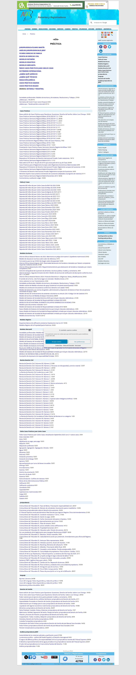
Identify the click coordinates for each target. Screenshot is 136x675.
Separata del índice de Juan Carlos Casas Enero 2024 (36, 227)
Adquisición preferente (26, 446)
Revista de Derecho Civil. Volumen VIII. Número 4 (35, 412)
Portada (27, 29)
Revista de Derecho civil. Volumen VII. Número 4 (34, 425)
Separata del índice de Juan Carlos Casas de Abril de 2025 (37, 201)
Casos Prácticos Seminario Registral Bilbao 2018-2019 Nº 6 (38, 132)
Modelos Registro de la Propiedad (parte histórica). (35, 325)
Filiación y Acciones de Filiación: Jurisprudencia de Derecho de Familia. (41, 615)
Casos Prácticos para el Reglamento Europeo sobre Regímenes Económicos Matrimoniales (47, 165)
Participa (60, 29)
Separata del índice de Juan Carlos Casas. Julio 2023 (35, 236)
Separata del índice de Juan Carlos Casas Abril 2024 (35, 221)
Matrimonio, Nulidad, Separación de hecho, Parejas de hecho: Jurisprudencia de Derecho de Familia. (51, 612)
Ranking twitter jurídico (105, 236)
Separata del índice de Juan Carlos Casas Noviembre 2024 (37, 210)
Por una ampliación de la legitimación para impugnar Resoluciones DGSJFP (43, 532)
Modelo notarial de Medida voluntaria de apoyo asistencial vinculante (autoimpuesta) (46, 285)
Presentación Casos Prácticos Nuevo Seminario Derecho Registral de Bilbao (43, 147)
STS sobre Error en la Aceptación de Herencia (106, 120)
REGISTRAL (40, 89)
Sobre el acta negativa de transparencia (105, 158)
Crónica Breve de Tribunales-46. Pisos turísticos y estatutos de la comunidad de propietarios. (48, 565)
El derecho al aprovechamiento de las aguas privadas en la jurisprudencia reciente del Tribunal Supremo (52, 642)
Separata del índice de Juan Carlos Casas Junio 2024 (35, 214)
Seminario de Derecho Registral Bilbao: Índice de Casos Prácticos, (40, 141)
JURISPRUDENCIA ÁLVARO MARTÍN (32, 47)
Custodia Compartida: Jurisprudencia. (31, 621)
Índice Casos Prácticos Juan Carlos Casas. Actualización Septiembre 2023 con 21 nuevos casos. (49, 435)
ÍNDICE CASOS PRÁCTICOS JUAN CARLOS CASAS (36, 68)
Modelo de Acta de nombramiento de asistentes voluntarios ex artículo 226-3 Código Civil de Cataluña (51, 294)
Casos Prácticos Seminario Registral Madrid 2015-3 (35, 154)
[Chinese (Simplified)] (109, 35)
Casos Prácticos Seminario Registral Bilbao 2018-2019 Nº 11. (38, 121)
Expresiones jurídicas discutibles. (29, 585)
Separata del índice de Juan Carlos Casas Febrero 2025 (36, 205)
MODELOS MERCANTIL (27, 65)
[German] (112, 33)
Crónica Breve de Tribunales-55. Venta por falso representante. (39, 540)
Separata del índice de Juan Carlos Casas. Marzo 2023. (36, 243)
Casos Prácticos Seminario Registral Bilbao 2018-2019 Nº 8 (38, 127)
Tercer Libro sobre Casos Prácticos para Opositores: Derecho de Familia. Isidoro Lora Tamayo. (49, 595)
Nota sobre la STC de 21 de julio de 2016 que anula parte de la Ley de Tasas (43, 163)
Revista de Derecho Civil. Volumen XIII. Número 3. (35, 363)
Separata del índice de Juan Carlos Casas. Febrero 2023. (37, 245)
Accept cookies (56, 342)
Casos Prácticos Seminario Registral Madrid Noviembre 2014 (38, 176)
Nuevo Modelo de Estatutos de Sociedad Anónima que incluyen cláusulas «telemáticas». (47, 309)
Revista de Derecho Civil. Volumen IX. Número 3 (34, 405)
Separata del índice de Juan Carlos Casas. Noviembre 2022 (37, 249)
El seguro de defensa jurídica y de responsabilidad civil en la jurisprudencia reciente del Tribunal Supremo (53, 640)
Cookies (75, 664)
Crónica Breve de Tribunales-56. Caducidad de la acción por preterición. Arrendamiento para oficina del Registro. (55, 537)
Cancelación (23, 487)
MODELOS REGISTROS (27, 62)
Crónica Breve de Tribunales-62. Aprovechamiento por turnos (38, 521)
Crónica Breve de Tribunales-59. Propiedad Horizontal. (36, 528)
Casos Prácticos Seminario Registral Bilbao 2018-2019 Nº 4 (38, 136)
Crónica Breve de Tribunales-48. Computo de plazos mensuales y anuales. (42, 558)
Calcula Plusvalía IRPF (104, 248)
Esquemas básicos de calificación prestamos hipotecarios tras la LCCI (41, 323)
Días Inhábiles (102, 256)
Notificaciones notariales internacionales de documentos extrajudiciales (106, 192)
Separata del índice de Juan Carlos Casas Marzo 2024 (36, 223)
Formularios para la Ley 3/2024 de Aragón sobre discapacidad (39, 261)
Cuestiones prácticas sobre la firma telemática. (106, 170)
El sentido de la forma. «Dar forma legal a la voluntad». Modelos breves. (42, 279)
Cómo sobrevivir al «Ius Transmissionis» (32, 281)
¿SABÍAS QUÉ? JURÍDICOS (28, 74)
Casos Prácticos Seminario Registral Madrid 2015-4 (35, 152)
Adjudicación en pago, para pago (29, 441)
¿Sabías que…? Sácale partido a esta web (32, 104)
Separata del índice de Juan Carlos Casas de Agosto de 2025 (38, 192)
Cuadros (67, 29)
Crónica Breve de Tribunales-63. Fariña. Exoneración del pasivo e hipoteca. (43, 519)
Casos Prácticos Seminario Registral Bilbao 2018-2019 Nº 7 (38, 130)
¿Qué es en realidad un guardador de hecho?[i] (106, 187)
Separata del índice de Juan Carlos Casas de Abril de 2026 (37, 185)
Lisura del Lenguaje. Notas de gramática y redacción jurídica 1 (39, 583)
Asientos (22, 470)
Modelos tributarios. (103, 261)
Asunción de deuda (25, 474)
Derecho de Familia (26, 589)
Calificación (23, 483)
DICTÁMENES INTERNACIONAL (30, 71)
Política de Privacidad (68, 345)
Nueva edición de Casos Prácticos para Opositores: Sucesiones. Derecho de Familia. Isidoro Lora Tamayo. (52, 114)
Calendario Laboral (103, 254)
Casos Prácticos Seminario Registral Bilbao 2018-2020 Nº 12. (38, 119)
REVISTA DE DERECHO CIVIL (29, 56)
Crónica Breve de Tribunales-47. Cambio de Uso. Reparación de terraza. (42, 562)
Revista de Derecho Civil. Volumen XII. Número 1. (35, 379)
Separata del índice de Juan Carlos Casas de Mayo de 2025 (37, 199)
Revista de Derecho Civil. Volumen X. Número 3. (34, 396)
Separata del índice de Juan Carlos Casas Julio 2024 (35, 216)
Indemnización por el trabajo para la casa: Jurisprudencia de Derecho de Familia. (44, 604)
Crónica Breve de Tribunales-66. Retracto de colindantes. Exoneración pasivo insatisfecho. (47, 508)
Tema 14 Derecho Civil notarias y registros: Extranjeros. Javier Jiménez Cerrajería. (106, 163)
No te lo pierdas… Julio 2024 (105, 167)
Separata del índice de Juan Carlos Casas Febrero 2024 (36, 225)
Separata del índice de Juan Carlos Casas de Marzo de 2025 (38, 203)
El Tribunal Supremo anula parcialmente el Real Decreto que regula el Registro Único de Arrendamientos (52, 512)
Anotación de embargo (26, 459)
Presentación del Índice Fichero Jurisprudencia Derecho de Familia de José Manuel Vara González (50, 623)
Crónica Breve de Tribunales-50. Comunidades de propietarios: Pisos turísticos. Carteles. (47, 551)
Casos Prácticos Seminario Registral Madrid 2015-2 (35, 156)
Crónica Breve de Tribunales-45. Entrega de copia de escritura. (39, 567)
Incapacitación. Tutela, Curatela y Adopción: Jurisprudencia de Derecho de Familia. (45, 617)
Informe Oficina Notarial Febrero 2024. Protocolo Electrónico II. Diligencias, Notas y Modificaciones (50, 277)
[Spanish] (102, 33)
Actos (21, 439)
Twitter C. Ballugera (103, 152)
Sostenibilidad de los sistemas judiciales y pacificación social (38, 635)
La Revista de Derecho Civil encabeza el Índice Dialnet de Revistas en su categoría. (45, 416)
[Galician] (112, 35)
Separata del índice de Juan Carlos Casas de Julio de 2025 (37, 194)
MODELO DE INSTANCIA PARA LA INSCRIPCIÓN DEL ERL (36, 354)
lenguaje (22, 575)
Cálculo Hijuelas (102, 252)
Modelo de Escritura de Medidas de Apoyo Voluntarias (36, 296)
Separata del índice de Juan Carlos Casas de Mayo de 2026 (37, 188)
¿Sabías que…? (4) (24, 100)
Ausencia (22, 476)
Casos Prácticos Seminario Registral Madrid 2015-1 (35, 160)
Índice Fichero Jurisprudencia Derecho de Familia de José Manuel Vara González (44, 626)
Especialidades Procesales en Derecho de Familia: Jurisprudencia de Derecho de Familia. (47, 601)
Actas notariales (24, 437)
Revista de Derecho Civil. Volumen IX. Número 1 (34, 410)
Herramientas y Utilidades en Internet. (106, 244)
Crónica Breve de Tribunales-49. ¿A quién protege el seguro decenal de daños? (44, 556)
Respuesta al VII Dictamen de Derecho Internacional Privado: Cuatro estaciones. (44, 158)
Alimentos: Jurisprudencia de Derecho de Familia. (35, 608)
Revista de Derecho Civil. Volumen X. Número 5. (34, 392)
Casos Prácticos (25, 111)
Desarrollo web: (107, 664)
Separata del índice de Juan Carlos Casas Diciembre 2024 (37, 207)
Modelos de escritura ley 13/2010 (30, 316)
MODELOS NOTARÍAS (27, 59)
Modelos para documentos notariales (31, 305)
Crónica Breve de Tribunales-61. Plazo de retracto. (35, 523)
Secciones (52, 29)
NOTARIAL (30, 89)
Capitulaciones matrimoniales (28, 492)
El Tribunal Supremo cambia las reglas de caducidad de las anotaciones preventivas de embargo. (106, 115)
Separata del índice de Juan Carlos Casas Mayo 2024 (35, 218)
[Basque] (102, 37)
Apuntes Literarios (25, 579)
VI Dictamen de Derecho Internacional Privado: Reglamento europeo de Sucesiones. (45, 171)
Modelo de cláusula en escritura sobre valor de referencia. (37, 259)
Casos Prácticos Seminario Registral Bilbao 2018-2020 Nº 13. (38, 116)
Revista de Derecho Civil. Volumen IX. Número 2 (34, 407)
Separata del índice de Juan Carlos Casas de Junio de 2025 (37, 196)
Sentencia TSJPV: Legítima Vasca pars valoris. (33, 560)
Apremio (22, 461)
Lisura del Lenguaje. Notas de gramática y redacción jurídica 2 (39, 581)
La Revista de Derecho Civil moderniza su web (34, 372)
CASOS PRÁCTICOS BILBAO (29, 86)
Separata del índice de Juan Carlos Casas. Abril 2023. (36, 240)
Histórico (99, 29)
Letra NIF (100, 259)
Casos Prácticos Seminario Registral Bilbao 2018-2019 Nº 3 (38, 138)
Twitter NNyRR (102, 147)
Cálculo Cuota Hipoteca (104, 250)
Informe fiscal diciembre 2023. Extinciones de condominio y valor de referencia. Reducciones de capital (106, 203)
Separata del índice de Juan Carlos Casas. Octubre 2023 (36, 234)
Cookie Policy (58, 345)
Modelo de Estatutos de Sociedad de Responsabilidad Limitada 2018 (41, 307)
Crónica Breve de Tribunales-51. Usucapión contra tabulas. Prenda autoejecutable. (45, 549)
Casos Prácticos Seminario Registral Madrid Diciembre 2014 (38, 169)
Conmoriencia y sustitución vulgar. (30, 178)
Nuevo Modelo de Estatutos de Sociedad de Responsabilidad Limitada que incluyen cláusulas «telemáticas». (53, 311)
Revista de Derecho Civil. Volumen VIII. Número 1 (35, 421)
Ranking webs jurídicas (105, 238)
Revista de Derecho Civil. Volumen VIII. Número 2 (35, 418)
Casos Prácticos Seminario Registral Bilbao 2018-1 (35, 145)
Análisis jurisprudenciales (27, 646)
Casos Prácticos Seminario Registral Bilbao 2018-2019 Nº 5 (38, 134)
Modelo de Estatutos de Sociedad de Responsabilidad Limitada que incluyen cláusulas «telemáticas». (51, 313)
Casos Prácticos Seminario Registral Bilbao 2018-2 (35, 143)
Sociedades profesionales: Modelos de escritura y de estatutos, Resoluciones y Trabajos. (47, 97)
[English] (105, 33)
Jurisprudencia (24, 502)
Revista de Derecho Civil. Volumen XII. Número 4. (35, 370)
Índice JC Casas (25, 182)
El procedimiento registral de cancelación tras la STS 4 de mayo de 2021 (106, 109)
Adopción (22, 443)
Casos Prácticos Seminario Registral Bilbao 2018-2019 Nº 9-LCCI (39, 125)
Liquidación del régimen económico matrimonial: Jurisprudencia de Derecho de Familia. (47, 606)
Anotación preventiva (26, 457)
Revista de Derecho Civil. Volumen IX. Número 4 (34, 403)
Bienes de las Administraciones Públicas (32, 481)
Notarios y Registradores (52, 17)
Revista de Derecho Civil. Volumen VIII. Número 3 (35, 414)
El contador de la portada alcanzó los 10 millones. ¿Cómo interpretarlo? (106, 197)
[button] (89, 330)
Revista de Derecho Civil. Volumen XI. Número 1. (34, 390)
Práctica (75, 29)
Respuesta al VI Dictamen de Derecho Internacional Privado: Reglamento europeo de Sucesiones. (50, 167)
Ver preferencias (79, 342)
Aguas (21, 450)
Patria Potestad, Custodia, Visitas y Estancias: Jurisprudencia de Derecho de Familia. (45, 610)
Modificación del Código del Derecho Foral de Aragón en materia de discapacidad (106, 174)
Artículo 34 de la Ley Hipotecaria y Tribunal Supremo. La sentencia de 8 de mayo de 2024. (48, 554)
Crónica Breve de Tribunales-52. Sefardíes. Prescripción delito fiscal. (40, 547)
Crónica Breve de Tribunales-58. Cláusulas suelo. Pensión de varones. (41, 530)
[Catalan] (105, 37)
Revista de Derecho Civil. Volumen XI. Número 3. (34, 385)
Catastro (22, 498)
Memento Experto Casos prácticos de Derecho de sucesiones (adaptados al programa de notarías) (50, 174)
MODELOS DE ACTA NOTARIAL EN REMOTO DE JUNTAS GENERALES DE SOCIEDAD (45, 302)
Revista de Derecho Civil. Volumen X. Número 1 (34, 401)
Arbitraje (22, 465)
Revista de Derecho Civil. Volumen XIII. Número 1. (35, 368)
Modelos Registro (25, 320)
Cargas (21, 494)
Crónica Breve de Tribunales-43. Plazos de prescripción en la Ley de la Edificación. (45, 571)
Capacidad (22, 490)
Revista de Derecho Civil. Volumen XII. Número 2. (35, 377)
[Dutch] (105, 35)
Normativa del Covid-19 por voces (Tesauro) (33, 102)
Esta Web (91, 29)
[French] (109, 33)
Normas (34, 29)
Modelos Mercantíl (26, 329)
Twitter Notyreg (102, 150)
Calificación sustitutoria (26, 485)
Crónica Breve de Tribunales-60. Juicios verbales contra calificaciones (41, 526)
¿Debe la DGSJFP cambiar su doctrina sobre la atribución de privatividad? (106, 217)
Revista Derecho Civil (26, 360)
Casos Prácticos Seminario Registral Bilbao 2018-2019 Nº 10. (38, 123)
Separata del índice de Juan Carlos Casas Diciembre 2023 (37, 229)
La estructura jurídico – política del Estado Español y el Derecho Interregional (43, 637)
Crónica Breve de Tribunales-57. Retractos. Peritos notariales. (38, 534)
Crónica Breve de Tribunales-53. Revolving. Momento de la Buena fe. (41, 545)
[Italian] (102, 35)
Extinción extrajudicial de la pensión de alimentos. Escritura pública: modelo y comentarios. (48, 271)
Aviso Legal (78, 345)
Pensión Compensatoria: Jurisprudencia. (32, 628)
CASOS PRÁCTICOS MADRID (29, 83)
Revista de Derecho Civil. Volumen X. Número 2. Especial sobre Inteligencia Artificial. (46, 399)
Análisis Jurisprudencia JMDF (29, 632)
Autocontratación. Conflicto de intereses (32, 479)
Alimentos (22, 452)
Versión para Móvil (68, 651)
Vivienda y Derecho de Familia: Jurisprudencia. (34, 619)
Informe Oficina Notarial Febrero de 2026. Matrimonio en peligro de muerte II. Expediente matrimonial (52, 257)
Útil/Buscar (83, 29)
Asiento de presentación (27, 472)
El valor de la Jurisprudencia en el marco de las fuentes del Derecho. (40, 644)
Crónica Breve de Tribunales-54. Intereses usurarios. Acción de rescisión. (42, 543)
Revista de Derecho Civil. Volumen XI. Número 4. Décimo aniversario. (41, 383)
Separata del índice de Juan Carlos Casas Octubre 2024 (36, 212)
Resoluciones (43, 29)
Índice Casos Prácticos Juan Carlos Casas (33, 431)
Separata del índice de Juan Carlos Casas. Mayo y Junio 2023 (38, 238)
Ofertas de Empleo (109, 221)
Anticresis (22, 454)
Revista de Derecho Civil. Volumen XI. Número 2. (34, 388)
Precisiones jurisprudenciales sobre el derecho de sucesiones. (38, 510)
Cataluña (22, 496)
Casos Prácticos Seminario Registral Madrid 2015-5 (35, 149)
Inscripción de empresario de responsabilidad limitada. (36, 356)
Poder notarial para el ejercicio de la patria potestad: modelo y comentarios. (43, 597)
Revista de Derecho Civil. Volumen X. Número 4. (34, 394)
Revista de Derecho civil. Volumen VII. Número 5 (34, 423)
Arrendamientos (24, 468)
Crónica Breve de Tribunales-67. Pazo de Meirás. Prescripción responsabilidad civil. (45, 506)
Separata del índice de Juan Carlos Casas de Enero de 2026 (37, 190)
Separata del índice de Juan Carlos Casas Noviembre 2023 (37, 232)
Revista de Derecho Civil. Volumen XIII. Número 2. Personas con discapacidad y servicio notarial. (49, 366)
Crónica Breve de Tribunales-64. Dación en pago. (34, 517)
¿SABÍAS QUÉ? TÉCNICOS (28, 77)
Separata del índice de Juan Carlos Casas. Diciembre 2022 (37, 247)
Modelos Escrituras (26, 253)
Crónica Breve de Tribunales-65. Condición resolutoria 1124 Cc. (39, 515)
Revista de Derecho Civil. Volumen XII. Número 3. (35, 374)
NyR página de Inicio (103, 263)
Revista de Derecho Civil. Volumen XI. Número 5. (34, 381)
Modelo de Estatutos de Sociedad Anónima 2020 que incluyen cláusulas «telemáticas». (46, 298)
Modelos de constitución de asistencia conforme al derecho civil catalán (42, 288)
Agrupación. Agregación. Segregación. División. (34, 448)
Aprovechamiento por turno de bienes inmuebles (35, 463)
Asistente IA (107, 29)
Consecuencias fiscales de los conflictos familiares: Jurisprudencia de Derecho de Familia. (47, 599)
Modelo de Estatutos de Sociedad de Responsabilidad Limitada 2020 (41, 300)
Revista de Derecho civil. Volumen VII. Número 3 (34, 427)
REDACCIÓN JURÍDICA (27, 80)
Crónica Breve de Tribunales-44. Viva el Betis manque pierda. (38, 569)
